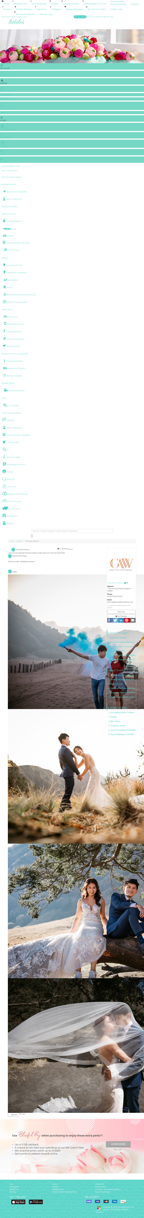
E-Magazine (56, 9)
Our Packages (122, 616)
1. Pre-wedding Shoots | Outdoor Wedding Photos (122, 713)
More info (121, 612)
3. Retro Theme (114, 721)
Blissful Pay (14, 1189)
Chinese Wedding (24, 9)
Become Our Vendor (97, 9)
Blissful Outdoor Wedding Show (64, 1192)
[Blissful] (18, 1202)
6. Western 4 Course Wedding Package (122, 659)
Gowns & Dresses (118, 4)
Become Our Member (25, 14)
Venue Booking (117, 1)
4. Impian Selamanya (116, 651)
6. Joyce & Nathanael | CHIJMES (121, 734)
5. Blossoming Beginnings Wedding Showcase (122, 693)
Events (55, 1184)
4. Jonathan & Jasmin (116, 726)
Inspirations (41, 9)
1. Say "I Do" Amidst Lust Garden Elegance (122, 675)
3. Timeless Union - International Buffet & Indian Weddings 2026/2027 (122, 646)
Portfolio (135, 4)
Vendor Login (116, 9)
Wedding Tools (20, 3)
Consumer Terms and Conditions (108, 1189)
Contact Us (99, 1184)
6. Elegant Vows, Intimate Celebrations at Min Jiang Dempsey (122, 697)
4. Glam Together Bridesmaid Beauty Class (122, 688)
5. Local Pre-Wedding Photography (122, 730)
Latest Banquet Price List (95, 3)
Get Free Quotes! (80, 17)
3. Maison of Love (115, 684)
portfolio (19, 541)
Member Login (46, 14)
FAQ (11, 1184)
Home (6, 3)
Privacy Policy (100, 1187)
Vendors (54, 3)
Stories (6, 9)
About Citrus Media (102, 1192)
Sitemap (13, 1192)
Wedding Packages (74, 9)
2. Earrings (112, 717)
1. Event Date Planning (117, 638)
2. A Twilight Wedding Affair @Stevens (122, 680)
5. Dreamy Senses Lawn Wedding (121, 655)
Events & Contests (71, 3)
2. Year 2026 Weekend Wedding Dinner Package (122, 642)
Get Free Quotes (38, 3)
